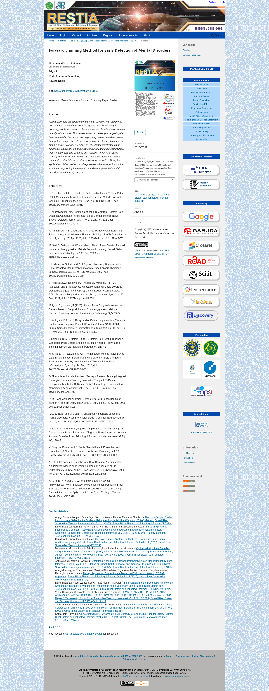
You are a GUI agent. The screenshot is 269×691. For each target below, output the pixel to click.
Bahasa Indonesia (192, 55)
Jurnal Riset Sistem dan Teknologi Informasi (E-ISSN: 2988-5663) (108, 656)
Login (63, 35)
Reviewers (201, 88)
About (147, 35)
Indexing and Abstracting (201, 135)
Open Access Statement (201, 116)
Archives (92, 35)
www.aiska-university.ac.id (176, 675)
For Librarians (189, 463)
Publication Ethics (201, 104)
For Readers (188, 453)
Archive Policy (201, 131)
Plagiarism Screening (201, 108)
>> (58, 626)
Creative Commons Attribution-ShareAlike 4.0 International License (151, 254)
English (186, 50)
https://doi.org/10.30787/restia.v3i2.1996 (76, 91)
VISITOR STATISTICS (201, 432)
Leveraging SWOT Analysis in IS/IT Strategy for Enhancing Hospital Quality (123, 614)
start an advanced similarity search (83, 633)
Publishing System (202, 127)
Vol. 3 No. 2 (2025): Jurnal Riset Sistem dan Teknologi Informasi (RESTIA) (103, 41)
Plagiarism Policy (201, 123)
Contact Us (201, 139)
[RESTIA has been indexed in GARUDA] (201, 236)
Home (50, 35)
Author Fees (202, 112)
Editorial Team (202, 84)
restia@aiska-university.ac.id (135, 675)
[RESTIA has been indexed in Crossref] (201, 251)
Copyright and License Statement (201, 119)
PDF (141, 132)
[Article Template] (201, 175)
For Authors (188, 458)
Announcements (128, 35)
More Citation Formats (147, 179)
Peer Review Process (201, 92)
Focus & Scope (201, 96)
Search (218, 35)
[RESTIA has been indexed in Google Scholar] (201, 222)
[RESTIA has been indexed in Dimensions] (201, 294)
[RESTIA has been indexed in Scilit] (201, 280)
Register (108, 35)
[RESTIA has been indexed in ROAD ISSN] (201, 265)
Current (76, 35)
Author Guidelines (201, 100)
